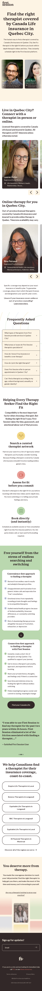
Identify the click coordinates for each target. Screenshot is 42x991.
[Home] (21, 958)
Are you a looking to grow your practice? (21, 893)
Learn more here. (21, 303)
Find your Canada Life (21, 705)
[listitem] (21, 164)
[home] (8, 3)
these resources (26, 969)
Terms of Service (11, 974)
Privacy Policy (30, 974)
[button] (19, 754)
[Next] (37, 192)
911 (14, 969)
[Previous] (31, 192)
